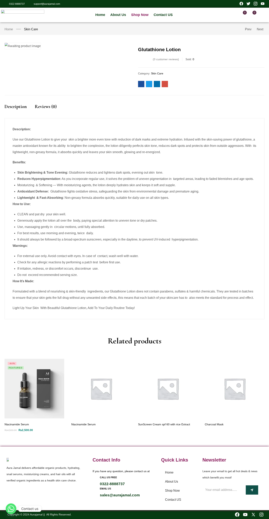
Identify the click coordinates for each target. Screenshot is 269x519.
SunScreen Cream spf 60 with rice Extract (164, 424)
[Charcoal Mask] (234, 388)
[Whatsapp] (11, 508)
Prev (248, 29)
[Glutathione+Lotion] (149, 84)
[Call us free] (95, 478)
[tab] (20, 110)
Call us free (108, 477)
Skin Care (31, 29)
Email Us (105, 488)
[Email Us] (95, 490)
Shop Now (172, 490)
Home (9, 29)
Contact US (173, 499)
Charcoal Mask (214, 424)
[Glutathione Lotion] (141, 84)
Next (260, 29)
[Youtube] (245, 515)
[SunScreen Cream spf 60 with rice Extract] (168, 388)
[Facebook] (237, 515)
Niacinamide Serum (17, 424)
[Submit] (252, 490)
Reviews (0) (46, 106)
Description (16, 106)
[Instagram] (261, 515)
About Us (171, 481)
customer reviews (166, 59)
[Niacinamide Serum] (34, 388)
